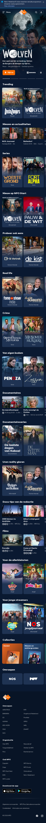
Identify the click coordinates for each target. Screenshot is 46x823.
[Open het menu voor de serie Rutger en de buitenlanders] (21, 467)
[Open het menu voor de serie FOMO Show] (21, 278)
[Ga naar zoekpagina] (36, 12)
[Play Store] (24, 791)
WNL (25, 725)
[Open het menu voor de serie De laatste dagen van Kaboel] (21, 427)
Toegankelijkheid (8, 748)
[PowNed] (33, 679)
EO (3, 717)
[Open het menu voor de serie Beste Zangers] (21, 90)
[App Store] (9, 791)
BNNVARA (6, 713)
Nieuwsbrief (27, 744)
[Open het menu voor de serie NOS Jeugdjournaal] (42, 605)
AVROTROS (6, 710)
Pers (4, 752)
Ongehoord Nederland (31, 713)
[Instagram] (42, 816)
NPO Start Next (7, 771)
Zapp (4, 767)
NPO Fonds (27, 767)
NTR (25, 710)
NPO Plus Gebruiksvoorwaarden (30, 804)
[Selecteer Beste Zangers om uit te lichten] (23, 78)
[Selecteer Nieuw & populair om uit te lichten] (39, 78)
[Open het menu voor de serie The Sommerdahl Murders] (21, 318)
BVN (4, 775)
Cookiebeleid (7, 808)
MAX (4, 729)
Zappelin (5, 763)
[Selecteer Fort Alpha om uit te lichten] (14, 78)
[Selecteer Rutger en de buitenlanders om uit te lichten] (31, 78)
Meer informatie (9, 6)
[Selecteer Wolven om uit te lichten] (6, 78)
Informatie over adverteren (21, 808)
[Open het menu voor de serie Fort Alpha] (42, 159)
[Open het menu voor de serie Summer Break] (21, 605)
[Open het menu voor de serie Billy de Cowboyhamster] (21, 565)
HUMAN (5, 721)
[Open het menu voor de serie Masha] (42, 565)
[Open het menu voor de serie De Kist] (42, 238)
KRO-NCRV (6, 725)
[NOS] (12, 679)
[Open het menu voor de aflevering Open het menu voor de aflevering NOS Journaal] (20, 129)
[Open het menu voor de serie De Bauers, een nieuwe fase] (42, 278)
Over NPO (6, 744)
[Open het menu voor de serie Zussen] (42, 358)
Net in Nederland (29, 775)
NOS (4, 733)
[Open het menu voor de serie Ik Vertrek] (21, 238)
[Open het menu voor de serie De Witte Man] (42, 427)
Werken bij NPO (29, 748)
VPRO (25, 721)
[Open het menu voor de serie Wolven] (42, 90)
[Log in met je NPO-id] (41, 12)
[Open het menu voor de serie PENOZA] (21, 358)
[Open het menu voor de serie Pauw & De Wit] (42, 199)
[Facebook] (37, 816)
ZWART (26, 729)
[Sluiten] (43, 2)
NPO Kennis (27, 763)
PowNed (26, 717)
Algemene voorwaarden (10, 804)
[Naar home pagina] (23, 12)
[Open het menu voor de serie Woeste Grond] (21, 159)
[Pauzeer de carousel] (40, 72)
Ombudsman (28, 771)
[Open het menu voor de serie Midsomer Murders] (42, 318)
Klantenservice (28, 752)
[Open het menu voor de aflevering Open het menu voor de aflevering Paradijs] (20, 536)
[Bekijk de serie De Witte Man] (33, 440)
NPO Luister (6, 779)
